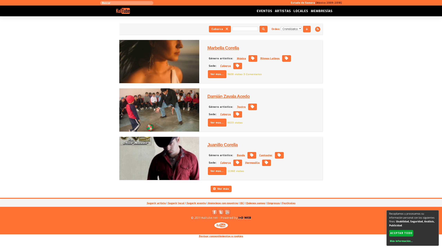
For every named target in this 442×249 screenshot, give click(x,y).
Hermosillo (252, 162)
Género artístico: (221, 58)
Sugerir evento (196, 203)
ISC (242, 203)
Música (241, 58)
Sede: (213, 66)
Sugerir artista (156, 203)
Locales (301, 11)
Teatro (241, 107)
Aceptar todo (401, 233)
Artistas (283, 11)
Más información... (401, 241)
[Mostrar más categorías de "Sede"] (237, 66)
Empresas (273, 203)
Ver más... (217, 74)
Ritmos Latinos (270, 58)
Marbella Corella (223, 47)
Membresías (322, 11)
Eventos (264, 11)
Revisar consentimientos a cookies (221, 236)
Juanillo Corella (222, 144)
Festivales (288, 203)
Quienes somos (255, 203)
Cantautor (265, 155)
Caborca (219, 29)
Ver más (222, 189)
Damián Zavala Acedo (228, 96)
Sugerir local (176, 203)
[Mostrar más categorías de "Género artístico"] (252, 58)
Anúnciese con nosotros (223, 203)
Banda (241, 155)
